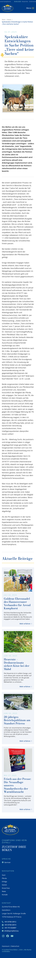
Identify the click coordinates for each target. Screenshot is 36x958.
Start (3, 20)
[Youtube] (12, 936)
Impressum (5, 946)
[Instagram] (3, 936)
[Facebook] (7, 936)
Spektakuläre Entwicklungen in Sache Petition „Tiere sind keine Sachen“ (17, 23)
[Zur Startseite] (7, 8)
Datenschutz (15, 946)
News (9, 20)
